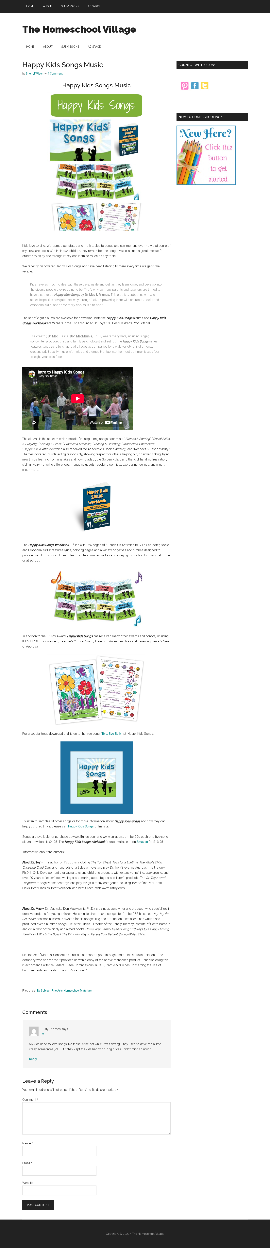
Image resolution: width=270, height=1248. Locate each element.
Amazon (142, 842)
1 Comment (55, 73)
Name (27, 1143)
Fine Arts (57, 990)
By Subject (43, 990)
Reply (33, 1059)
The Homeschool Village (79, 29)
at (43, 1034)
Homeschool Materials (78, 990)
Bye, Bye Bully (112, 734)
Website (28, 1183)
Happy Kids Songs (81, 826)
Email (27, 1163)
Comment (30, 1099)
